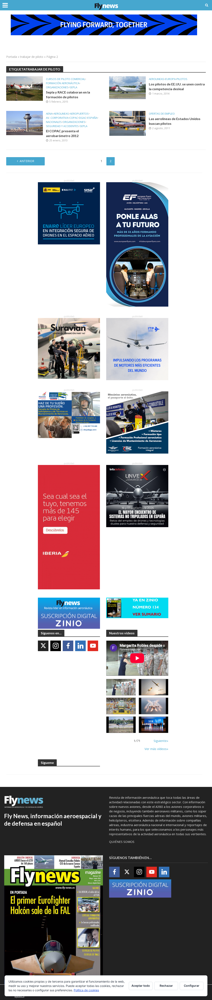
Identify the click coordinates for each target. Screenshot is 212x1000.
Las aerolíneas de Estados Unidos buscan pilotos (174, 121)
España (92, 118)
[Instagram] (55, 646)
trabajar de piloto (31, 57)
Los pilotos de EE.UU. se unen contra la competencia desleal (177, 86)
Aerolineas (156, 79)
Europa (170, 79)
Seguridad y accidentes (62, 126)
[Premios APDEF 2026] (153, 724)
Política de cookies (86, 990)
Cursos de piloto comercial (65, 79)
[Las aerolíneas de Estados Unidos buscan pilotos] (127, 123)
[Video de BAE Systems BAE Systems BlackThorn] (153, 687)
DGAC (82, 118)
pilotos (182, 79)
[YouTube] (93, 646)
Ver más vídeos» (156, 749)
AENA (49, 113)
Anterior (27, 161)
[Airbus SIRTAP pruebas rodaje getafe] (121, 724)
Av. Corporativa (57, 118)
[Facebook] (68, 646)
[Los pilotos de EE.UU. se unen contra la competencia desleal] (127, 87)
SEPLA (73, 87)
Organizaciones (57, 87)
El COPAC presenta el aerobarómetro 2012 (62, 133)
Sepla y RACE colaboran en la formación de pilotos (68, 94)
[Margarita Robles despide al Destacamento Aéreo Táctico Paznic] (121, 687)
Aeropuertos (79, 113)
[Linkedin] (80, 646)
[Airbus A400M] (153, 706)
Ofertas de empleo (162, 113)
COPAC (73, 118)
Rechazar (166, 985)
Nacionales (54, 122)
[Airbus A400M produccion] (121, 706)
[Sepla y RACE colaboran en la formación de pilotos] (24, 88)
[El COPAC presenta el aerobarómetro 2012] (24, 122)
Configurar (191, 985)
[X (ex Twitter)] (43, 646)
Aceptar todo (140, 985)
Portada (11, 57)
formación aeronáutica (62, 83)
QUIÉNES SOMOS (121, 842)
